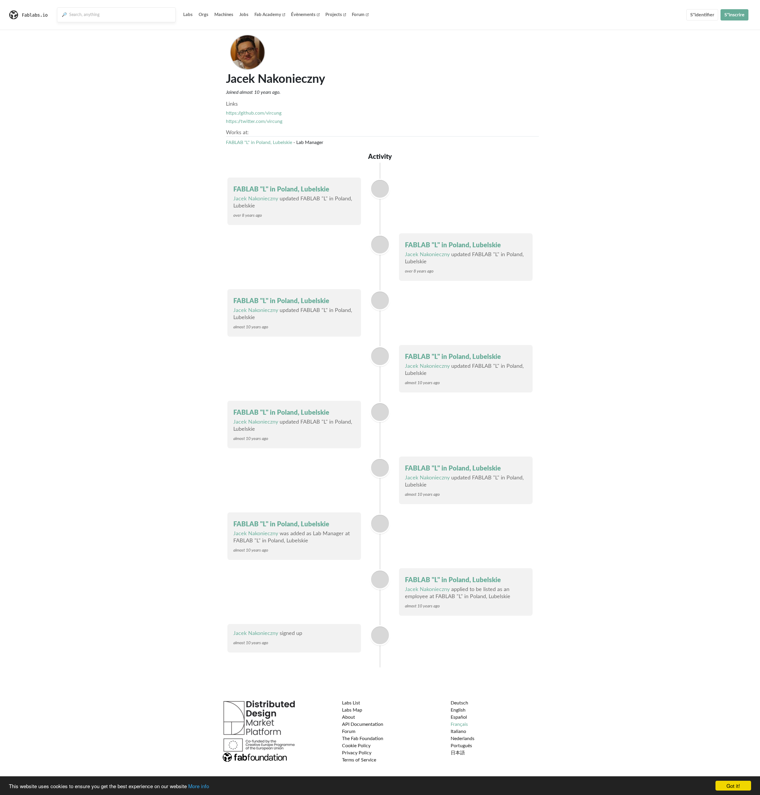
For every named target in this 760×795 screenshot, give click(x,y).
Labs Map (352, 710)
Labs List (351, 703)
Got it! (733, 785)
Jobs (243, 14)
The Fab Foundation (362, 738)
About (348, 717)
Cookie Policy (356, 745)
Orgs (203, 14)
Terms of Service (359, 760)
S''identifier (702, 14)
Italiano (458, 731)
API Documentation (362, 724)
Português (461, 745)
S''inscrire (734, 14)
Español (459, 717)
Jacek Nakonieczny (255, 199)
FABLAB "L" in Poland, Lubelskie (259, 142)
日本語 (458, 752)
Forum (358, 14)
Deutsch (459, 703)
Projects (333, 14)
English (458, 710)
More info (198, 786)
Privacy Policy (356, 752)
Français (459, 724)
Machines (223, 14)
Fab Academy (267, 14)
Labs (188, 14)
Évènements (303, 14)
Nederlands (462, 738)
